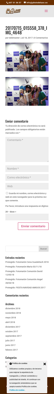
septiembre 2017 (13, 336)
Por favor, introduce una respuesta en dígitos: (27, 206)
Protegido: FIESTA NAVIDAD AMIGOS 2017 (25, 287)
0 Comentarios (41, 38)
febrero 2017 (11, 350)
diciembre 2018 (12, 308)
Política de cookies (17, 390)
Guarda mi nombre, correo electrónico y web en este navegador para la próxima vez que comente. (25, 197)
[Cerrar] (45, 364)
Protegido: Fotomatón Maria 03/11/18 (23, 266)
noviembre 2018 (13, 313)
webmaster (14, 38)
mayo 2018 (10, 317)
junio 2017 (10, 345)
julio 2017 (10, 340)
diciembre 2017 (12, 327)
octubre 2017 (11, 331)
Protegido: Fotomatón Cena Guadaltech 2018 (27, 262)
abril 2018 (10, 322)
